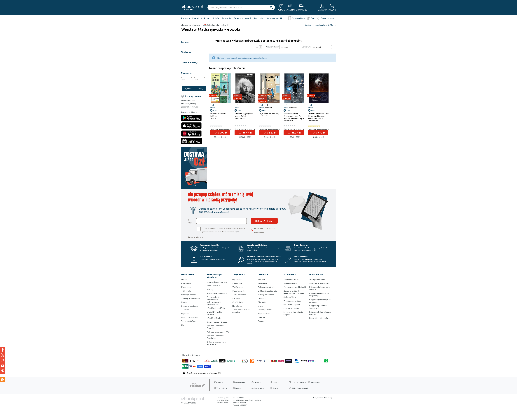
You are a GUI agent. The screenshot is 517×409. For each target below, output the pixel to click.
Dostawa (262, 298)
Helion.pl (219, 382)
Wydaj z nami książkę (292, 301)
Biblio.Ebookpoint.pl (300, 388)
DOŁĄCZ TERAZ (264, 220)
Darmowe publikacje (189, 306)
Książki (216, 18)
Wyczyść (187, 89)
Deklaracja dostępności (267, 291)
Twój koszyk (237, 287)
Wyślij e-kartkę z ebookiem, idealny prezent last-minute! (190, 103)
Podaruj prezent (327, 18)
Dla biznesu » (206, 256)
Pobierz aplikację (298, 18)
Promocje (238, 18)
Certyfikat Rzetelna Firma (319, 283)
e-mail (190, 221)
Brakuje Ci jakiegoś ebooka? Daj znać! (264, 256)
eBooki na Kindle (214, 318)
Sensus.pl (257, 382)
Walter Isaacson (240, 118)
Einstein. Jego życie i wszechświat (244, 114)
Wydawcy (185, 313)
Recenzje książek (265, 310)
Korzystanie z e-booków (217, 293)
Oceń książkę (237, 302)
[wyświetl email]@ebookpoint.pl (249, 400)
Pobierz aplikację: (189, 112)
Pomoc (261, 321)
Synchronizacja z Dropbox (217, 322)
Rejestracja (237, 283)
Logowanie (237, 279)
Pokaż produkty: (272, 47)
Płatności (262, 302)
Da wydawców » (301, 245)
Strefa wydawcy (290, 283)
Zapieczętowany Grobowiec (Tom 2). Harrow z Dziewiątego (294, 116)
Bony (313, 18)
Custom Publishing (291, 308)
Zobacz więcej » (195, 237)
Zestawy (185, 310)
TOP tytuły (186, 291)
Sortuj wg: (306, 47)
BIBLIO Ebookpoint (292, 304)
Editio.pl (276, 382)
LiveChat (262, 317)
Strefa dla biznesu (291, 279)
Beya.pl (238, 388)
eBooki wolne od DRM (216, 308)
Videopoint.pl (221, 388)
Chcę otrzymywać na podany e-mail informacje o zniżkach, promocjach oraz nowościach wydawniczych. (223, 230)
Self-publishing (290, 297)
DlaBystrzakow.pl (299, 382)
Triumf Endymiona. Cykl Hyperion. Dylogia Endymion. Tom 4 (318, 116)
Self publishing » (301, 256)
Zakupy (210, 289)
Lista (256, 47)
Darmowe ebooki (274, 18)
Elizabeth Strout (264, 116)
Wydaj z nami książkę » (257, 245)
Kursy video (226, 18)
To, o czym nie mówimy (269, 113)
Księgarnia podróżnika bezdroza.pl (318, 306)
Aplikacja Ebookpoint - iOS (218, 332)
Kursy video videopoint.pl (319, 318)
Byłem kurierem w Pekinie (218, 114)
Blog (183, 325)
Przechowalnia (238, 291)
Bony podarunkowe (189, 317)
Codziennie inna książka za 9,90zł (319, 25)
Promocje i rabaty (188, 294)
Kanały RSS (2, 379)
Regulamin (262, 283)
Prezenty (236, 298)
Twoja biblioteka (239, 294)
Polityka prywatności (266, 287)
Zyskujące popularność (190, 298)
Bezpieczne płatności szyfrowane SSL (203, 373)
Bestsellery (259, 18)
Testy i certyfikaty (189, 321)
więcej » (237, 232)
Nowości (248, 18)
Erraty (260, 306)
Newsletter (237, 306)
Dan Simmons (313, 121)
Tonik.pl (329, 398)
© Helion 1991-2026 (188, 403)
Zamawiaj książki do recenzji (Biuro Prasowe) (294, 292)
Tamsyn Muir (288, 121)
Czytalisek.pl (259, 388)
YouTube (2, 366)
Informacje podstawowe (217, 282)
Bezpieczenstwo (214, 286)
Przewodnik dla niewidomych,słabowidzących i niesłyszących (214, 300)
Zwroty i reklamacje (266, 294)
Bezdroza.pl (315, 382)
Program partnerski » (209, 245)
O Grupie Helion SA (317, 279)
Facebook (2, 349)
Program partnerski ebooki (295, 287)
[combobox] (288, 47)
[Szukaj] (271, 7)
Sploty (275, 388)
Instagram (2, 360)
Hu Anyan (213, 118)
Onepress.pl (240, 382)
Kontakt (261, 279)
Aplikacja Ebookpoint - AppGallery (216, 336)
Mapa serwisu (264, 313)
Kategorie (185, 18)
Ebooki (195, 18)
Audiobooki (206, 18)
